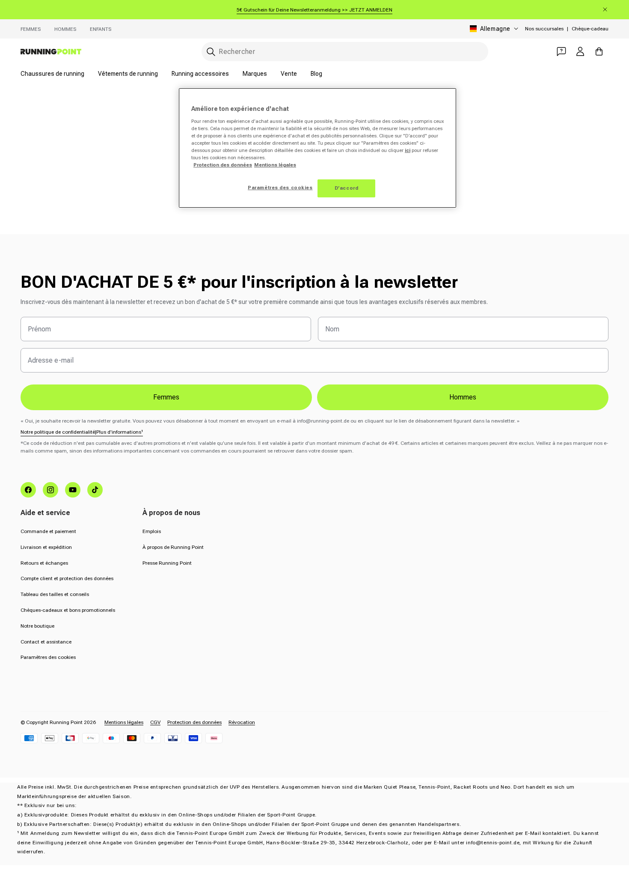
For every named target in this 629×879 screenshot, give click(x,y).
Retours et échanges (44, 563)
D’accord (347, 188)
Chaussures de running (52, 73)
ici (407, 150)
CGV (155, 722)
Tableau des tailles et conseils (55, 594)
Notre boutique (37, 626)
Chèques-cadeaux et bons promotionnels (68, 610)
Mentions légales (123, 722)
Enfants (100, 29)
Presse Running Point (167, 563)
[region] (317, 148)
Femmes (31, 29)
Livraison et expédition (46, 547)
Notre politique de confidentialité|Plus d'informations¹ (82, 432)
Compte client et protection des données (67, 578)
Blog (316, 73)
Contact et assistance (46, 642)
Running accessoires (200, 73)
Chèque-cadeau (590, 29)
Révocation (241, 722)
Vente (289, 73)
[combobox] (345, 51)
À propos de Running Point (173, 547)
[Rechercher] (211, 51)
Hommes (65, 29)
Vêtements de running (128, 73)
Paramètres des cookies (48, 657)
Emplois (151, 531)
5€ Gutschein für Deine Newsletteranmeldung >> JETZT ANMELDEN (314, 10)
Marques (255, 73)
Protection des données (194, 722)
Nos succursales (544, 29)
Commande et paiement (48, 531)
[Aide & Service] (561, 51)
